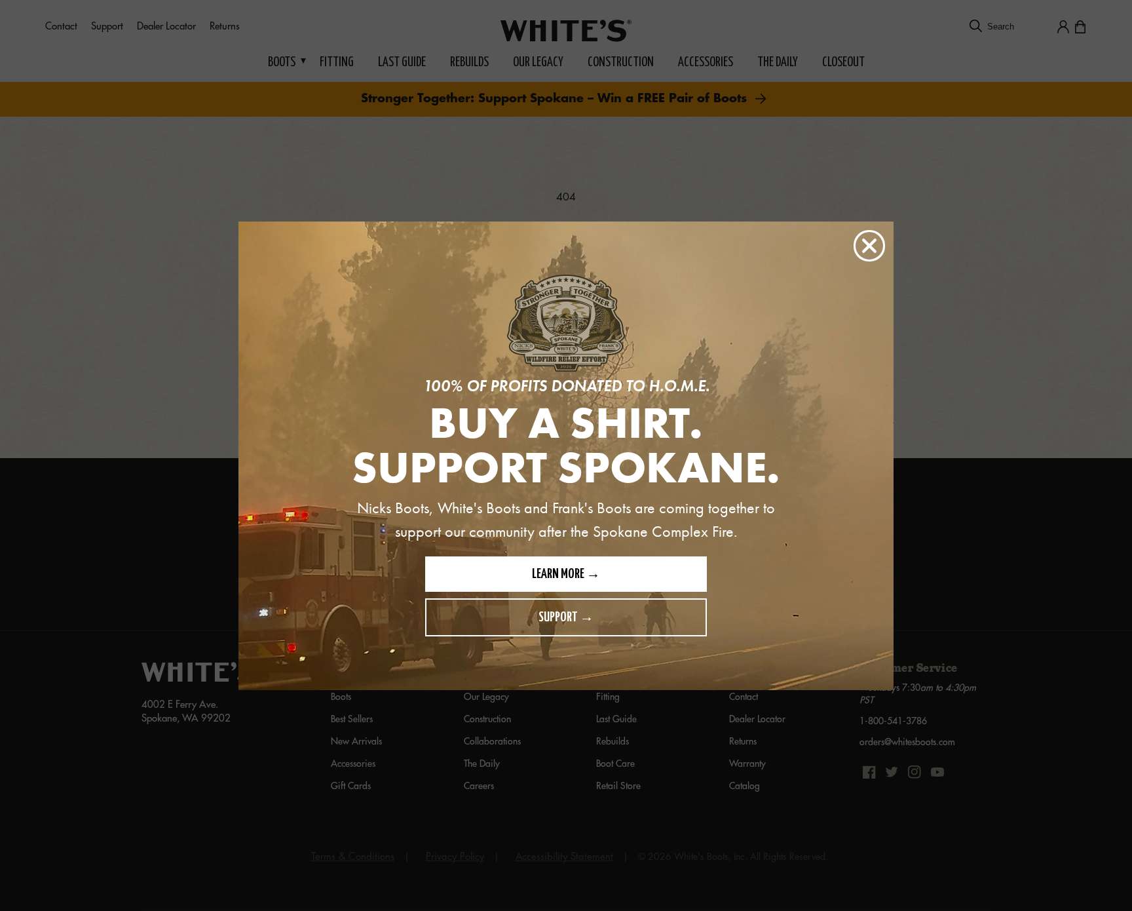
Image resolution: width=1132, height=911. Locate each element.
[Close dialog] (869, 245)
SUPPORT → (566, 617)
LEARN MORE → (566, 574)
